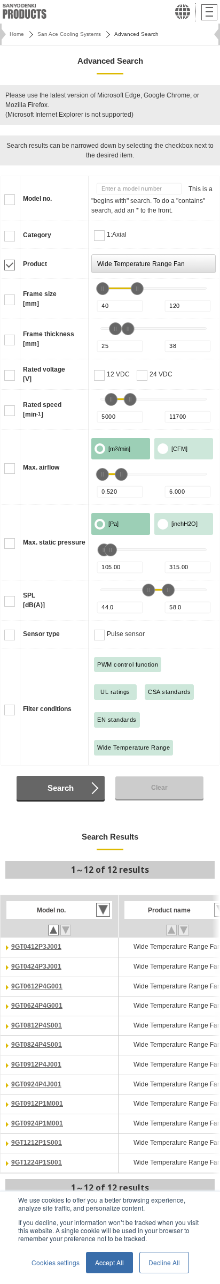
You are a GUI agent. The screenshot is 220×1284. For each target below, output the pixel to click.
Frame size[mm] (40, 298)
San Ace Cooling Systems (69, 34)
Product (35, 264)
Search (61, 787)
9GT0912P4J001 (36, 1064)
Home (17, 34)
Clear (159, 787)
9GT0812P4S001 (36, 1025)
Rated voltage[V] (44, 374)
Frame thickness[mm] (48, 339)
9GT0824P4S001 (36, 1044)
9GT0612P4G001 (36, 986)
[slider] (102, 288)
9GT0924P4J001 (36, 1084)
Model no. (37, 198)
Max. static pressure (54, 542)
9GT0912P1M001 (37, 1103)
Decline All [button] (164, 1262)
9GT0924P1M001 (37, 1123)
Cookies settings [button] (56, 1262)
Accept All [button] (109, 1262)
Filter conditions (47, 709)
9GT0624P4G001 (36, 1005)
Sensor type (41, 634)
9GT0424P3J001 (36, 966)
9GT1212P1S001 (36, 1142)
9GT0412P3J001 (36, 946)
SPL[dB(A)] (34, 600)
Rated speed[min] (42, 409)
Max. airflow (41, 467)
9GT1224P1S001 (36, 1162)
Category (37, 235)
